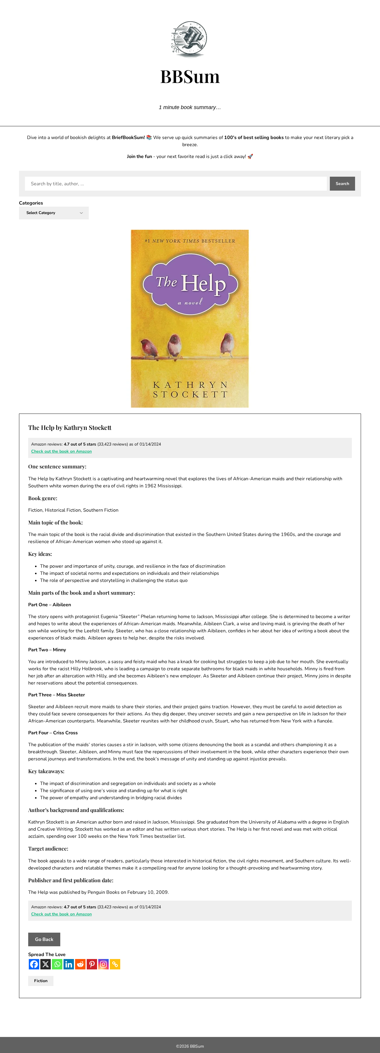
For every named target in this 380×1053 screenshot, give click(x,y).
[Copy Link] (115, 964)
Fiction (41, 981)
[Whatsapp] (57, 964)
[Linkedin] (69, 964)
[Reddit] (80, 964)
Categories (31, 203)
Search (342, 183)
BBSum (190, 75)
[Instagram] (103, 964)
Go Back (44, 939)
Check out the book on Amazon (61, 451)
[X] (45, 964)
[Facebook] (34, 964)
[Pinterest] (92, 964)
